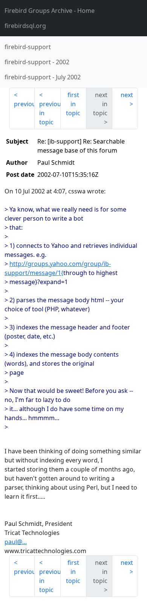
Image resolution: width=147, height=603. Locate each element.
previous (24, 104)
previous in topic (49, 113)
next (127, 95)
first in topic (73, 104)
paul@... (16, 542)
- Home (50, 10)
